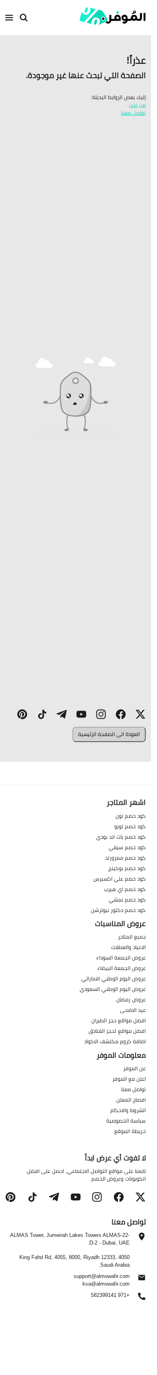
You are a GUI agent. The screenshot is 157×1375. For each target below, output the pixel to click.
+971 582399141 (110, 1295)
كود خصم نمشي (127, 899)
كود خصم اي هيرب (125, 889)
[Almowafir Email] (142, 1279)
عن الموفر (134, 1068)
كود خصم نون (131, 816)
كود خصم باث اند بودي (121, 837)
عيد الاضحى (133, 1010)
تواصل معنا (133, 113)
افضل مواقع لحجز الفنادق (117, 1031)
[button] (140, 714)
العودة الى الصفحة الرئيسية (109, 734)
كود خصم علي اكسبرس (119, 878)
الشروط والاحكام (128, 1110)
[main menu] (9, 17)
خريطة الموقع (130, 1131)
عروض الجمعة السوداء (121, 958)
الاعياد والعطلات (128, 947)
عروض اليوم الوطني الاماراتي (113, 979)
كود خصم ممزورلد (125, 857)
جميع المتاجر (132, 937)
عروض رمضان (131, 1000)
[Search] (24, 17)
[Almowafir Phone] (142, 1298)
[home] (113, 16)
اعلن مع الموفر (129, 1078)
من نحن (137, 105)
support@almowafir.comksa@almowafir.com (101, 1280)
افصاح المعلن (131, 1099)
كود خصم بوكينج (127, 868)
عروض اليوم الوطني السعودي (113, 989)
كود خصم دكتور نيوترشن (118, 910)
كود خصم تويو (130, 826)
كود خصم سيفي (127, 847)
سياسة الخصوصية (126, 1120)
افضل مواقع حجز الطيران (118, 1021)
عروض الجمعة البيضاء (121, 968)
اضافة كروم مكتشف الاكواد (115, 1041)
